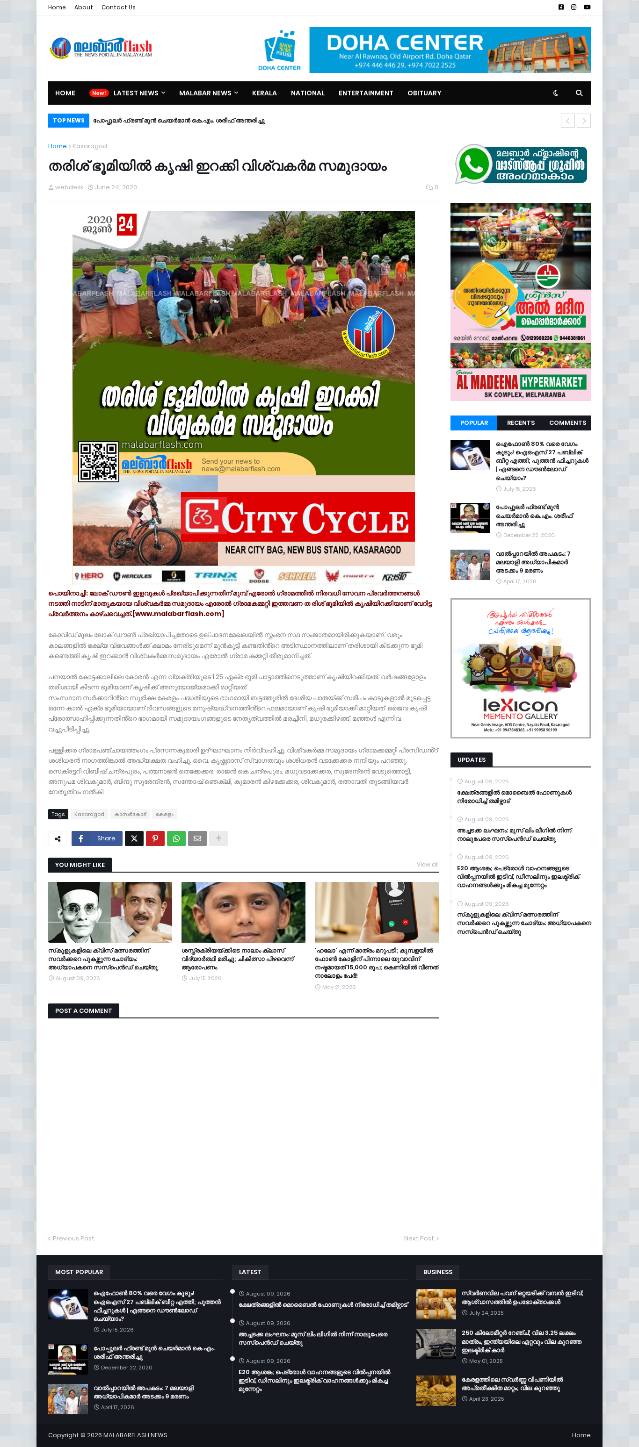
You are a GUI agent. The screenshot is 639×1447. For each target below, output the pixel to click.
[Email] (197, 838)
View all (428, 864)
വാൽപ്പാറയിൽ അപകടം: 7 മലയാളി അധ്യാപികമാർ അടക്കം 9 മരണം (201, 120)
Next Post (419, 1238)
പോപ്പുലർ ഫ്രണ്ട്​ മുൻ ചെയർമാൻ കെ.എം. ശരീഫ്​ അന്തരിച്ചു (534, 515)
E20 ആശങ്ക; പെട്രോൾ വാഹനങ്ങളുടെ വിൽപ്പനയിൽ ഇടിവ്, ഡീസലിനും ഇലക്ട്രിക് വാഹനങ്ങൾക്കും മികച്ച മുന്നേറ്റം (518, 876)
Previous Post (73, 1238)
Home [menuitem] (65, 93)
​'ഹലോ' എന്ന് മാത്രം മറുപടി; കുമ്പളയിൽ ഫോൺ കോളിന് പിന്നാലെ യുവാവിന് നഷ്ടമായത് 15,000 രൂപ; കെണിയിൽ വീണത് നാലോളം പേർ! (376, 963)
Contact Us (119, 7)
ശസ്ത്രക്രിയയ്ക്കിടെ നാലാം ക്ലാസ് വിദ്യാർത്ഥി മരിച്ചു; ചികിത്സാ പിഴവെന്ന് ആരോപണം (237, 959)
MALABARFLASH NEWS (135, 1435)
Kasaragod (90, 146)
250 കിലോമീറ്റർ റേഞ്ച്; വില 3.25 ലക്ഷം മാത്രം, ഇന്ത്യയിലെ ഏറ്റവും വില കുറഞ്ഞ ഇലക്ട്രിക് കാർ (521, 1341)
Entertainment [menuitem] (366, 93)
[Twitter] (134, 838)
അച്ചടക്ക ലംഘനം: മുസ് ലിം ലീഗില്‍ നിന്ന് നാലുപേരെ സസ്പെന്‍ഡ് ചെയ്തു (514, 834)
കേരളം (165, 814)
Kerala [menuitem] (264, 93)
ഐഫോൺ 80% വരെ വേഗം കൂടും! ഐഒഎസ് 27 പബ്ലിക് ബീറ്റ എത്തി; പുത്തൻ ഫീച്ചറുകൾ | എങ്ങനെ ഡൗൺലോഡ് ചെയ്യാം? (542, 461)
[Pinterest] (155, 838)
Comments (567, 422)
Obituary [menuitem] (424, 93)
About (83, 7)
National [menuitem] (308, 93)
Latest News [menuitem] (136, 93)
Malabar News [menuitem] (205, 93)
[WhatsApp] (176, 838)
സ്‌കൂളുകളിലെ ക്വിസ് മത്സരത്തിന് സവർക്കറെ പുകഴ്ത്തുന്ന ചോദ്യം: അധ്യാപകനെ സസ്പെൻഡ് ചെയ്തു (103, 959)
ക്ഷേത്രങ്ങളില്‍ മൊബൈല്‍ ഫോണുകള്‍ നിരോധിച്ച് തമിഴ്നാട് (514, 796)
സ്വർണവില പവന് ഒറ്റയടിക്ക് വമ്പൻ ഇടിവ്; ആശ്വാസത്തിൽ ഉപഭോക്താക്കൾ (522, 1297)
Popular (474, 422)
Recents (521, 422)
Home (57, 7)
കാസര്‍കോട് (130, 814)
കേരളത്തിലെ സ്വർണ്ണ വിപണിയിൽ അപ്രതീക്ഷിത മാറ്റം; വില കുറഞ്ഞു (512, 1383)
